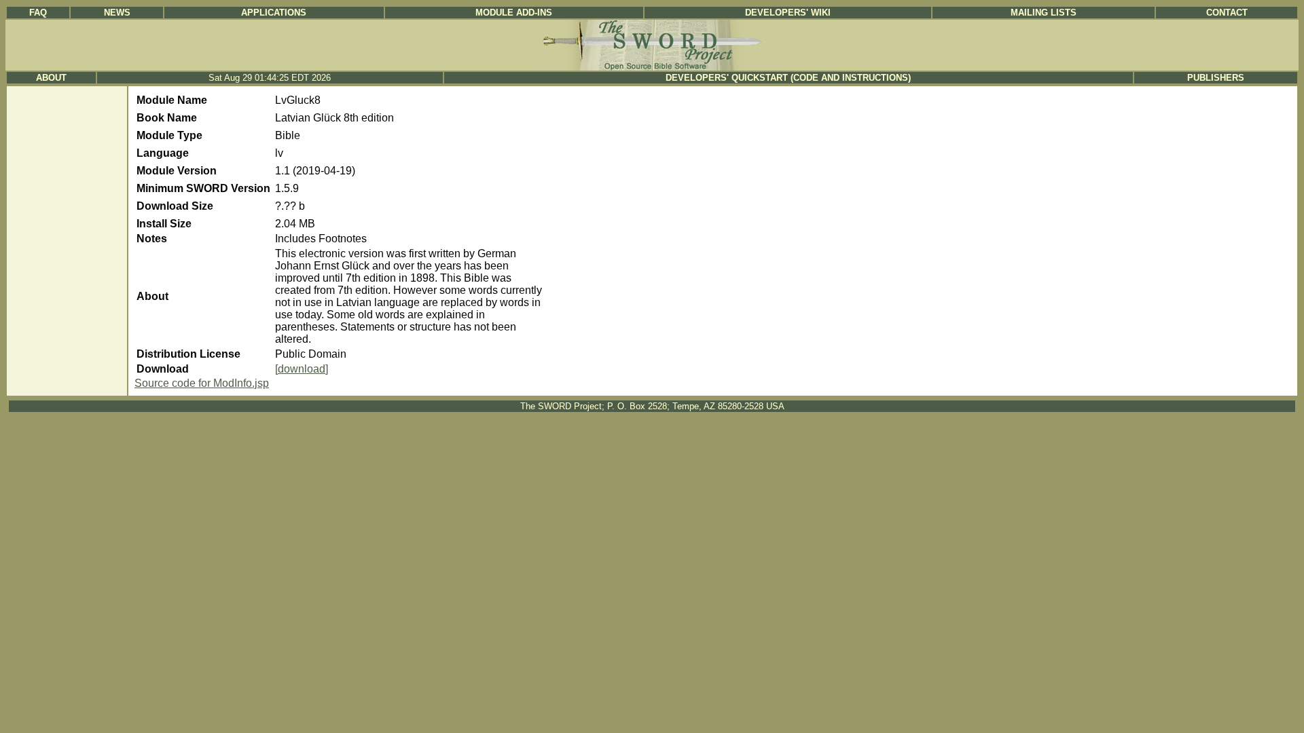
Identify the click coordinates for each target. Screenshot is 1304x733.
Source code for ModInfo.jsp (201, 383)
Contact (1227, 12)
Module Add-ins (513, 12)
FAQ (38, 12)
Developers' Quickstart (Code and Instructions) (788, 78)
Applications (273, 12)
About (51, 78)
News (117, 12)
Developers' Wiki (788, 12)
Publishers (1215, 78)
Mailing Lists (1043, 12)
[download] (301, 369)
